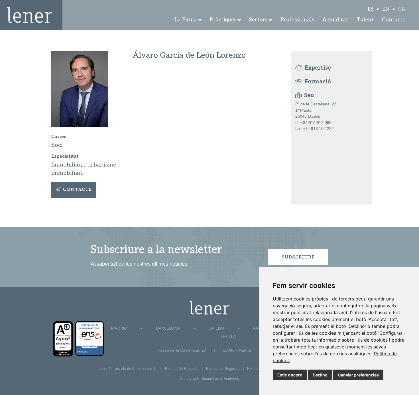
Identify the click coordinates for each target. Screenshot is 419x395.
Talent (365, 20)
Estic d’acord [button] (289, 374)
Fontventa (232, 378)
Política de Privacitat (182, 368)
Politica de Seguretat (223, 368)
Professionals (297, 20)
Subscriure (298, 257)
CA (401, 9)
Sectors (258, 20)
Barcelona (168, 328)
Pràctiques (223, 20)
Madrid (119, 328)
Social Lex (210, 378)
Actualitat (335, 20)
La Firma (185, 20)
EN (385, 9)
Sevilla (228, 336)
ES (370, 9)
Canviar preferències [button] (358, 374)
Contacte (393, 20)
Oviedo (216, 328)
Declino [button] (320, 374)
